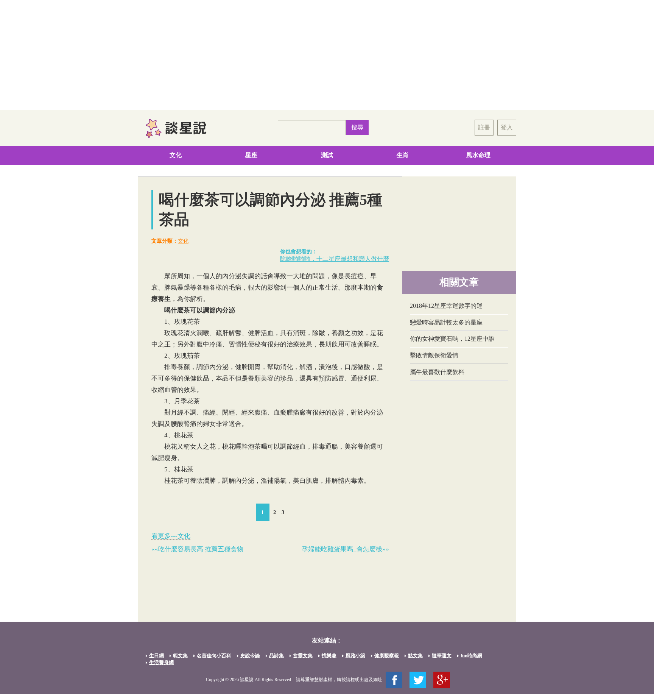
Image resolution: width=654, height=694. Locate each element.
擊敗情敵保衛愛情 (434, 355)
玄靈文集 (303, 655)
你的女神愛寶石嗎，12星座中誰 (452, 338)
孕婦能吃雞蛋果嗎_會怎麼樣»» (345, 549)
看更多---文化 (170, 536)
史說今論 (250, 655)
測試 (327, 155)
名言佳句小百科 (214, 655)
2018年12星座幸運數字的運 (446, 306)
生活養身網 (161, 662)
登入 (507, 127)
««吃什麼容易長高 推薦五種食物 (197, 549)
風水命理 (478, 155)
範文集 (180, 655)
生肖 (403, 155)
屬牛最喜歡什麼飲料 (437, 372)
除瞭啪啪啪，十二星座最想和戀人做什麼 (334, 259)
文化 (176, 155)
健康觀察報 (386, 655)
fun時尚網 (471, 655)
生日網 (156, 655)
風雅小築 (355, 655)
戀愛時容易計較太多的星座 (446, 322)
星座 (251, 155)
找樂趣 (329, 655)
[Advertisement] (327, 55)
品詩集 (276, 655)
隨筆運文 (442, 655)
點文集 (415, 655)
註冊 (484, 127)
